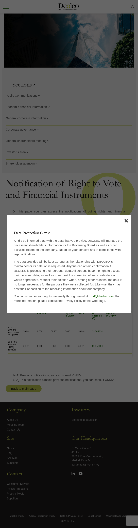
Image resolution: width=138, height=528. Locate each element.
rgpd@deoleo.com (101, 296)
